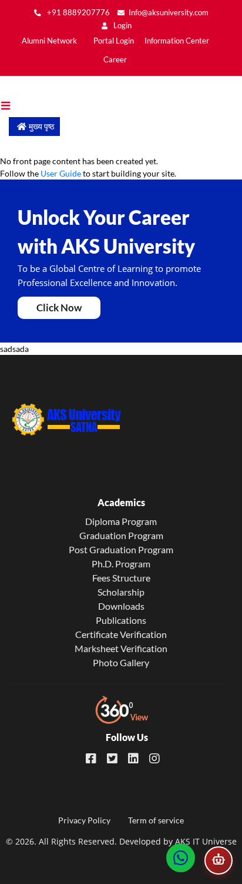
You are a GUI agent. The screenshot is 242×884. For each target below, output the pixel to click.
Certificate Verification (121, 634)
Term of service (156, 820)
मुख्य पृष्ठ (41, 126)
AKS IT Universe (206, 841)
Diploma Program (121, 521)
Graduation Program (121, 535)
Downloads (121, 606)
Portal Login (113, 40)
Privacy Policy (84, 820)
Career (115, 59)
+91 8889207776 (77, 12)
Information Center (176, 40)
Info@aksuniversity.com (169, 12)
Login (122, 25)
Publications (121, 620)
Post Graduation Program (121, 549)
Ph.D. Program (121, 563)
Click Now (59, 307)
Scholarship (121, 591)
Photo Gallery (121, 662)
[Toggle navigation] (11, 106)
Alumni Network (49, 40)
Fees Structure (121, 577)
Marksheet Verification (121, 648)
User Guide (61, 173)
